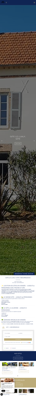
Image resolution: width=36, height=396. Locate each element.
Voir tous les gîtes (18, 358)
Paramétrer (7, 390)
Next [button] (34, 140)
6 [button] (11, 272)
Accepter (3, 390)
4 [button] (9, 272)
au (18, 333)
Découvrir (18, 143)
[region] (7, 385)
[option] (9, 368)
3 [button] (8, 272)
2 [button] (7, 272)
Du (6, 333)
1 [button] (6, 272)
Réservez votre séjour (24, 273)
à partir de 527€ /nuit (7, 372)
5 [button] (10, 272)
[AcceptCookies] (1, 394)
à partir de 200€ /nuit (24, 371)
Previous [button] (2, 140)
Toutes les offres (18, 384)
